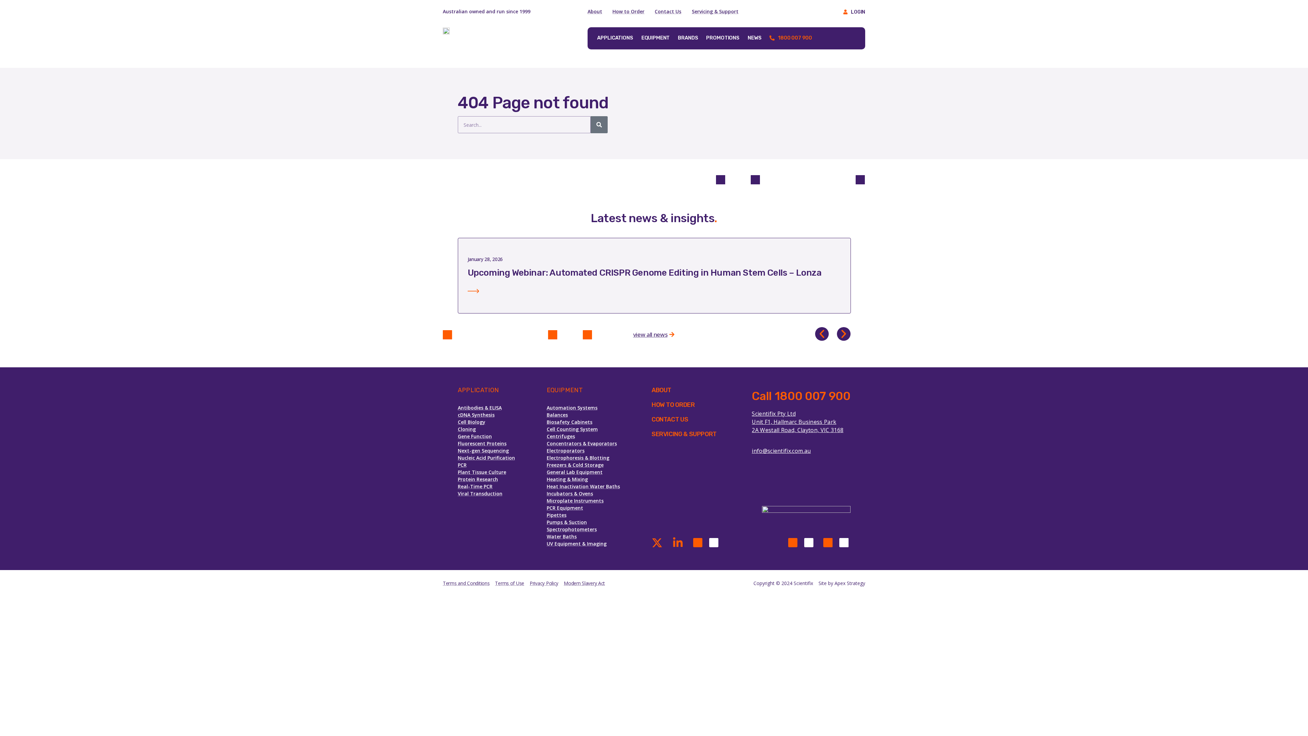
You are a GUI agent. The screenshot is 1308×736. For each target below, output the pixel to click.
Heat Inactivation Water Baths (583, 486)
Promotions (722, 38)
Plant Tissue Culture (482, 472)
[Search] (599, 124)
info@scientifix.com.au (781, 451)
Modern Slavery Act (584, 583)
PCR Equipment (565, 508)
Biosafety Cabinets (569, 422)
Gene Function (475, 436)
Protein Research (478, 479)
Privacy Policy (544, 583)
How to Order (628, 11)
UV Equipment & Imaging (577, 543)
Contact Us (668, 11)
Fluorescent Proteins (482, 443)
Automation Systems (572, 407)
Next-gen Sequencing (483, 450)
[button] (822, 334)
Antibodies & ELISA (480, 407)
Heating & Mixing (567, 479)
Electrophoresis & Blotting (578, 458)
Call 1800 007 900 (801, 396)
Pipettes (556, 515)
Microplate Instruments (575, 500)
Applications (615, 38)
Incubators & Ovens (570, 493)
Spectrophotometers (572, 529)
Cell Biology (471, 422)
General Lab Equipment (575, 472)
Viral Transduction (480, 493)
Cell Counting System (572, 429)
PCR (462, 465)
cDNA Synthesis (476, 415)
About (595, 11)
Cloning (467, 429)
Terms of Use (509, 583)
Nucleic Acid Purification (486, 458)
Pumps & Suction (567, 522)
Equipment (655, 38)
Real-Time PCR (475, 486)
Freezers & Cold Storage (575, 465)
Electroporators (566, 450)
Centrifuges (561, 436)
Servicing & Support (715, 11)
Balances (557, 415)
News (754, 38)
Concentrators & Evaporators (582, 443)
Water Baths (562, 536)
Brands (688, 38)
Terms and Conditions (466, 583)
